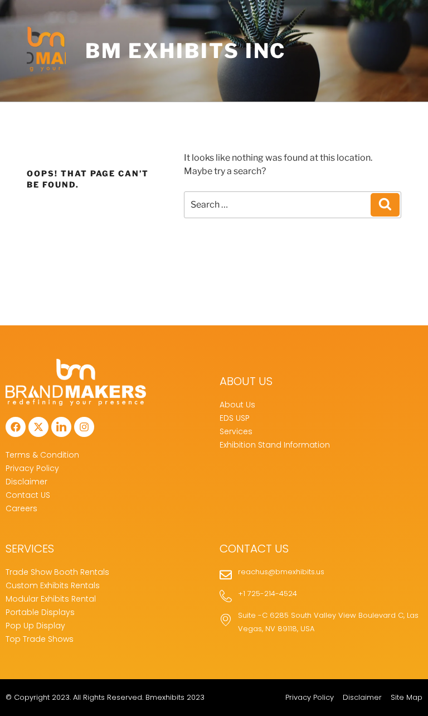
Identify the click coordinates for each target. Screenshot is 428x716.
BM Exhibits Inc (185, 51)
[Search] (385, 205)
